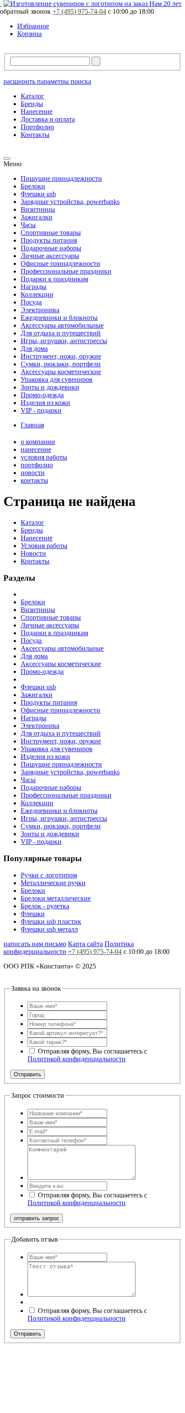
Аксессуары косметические (61, 371)
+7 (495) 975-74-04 (79, 11)
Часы (28, 224)
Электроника (40, 310)
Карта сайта (85, 943)
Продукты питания (49, 240)
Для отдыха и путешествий (61, 333)
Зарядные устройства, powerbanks (70, 201)
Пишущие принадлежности (61, 178)
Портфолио (37, 127)
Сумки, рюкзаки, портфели (61, 364)
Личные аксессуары (50, 255)
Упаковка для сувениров (56, 379)
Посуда (31, 302)
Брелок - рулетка (45, 906)
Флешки (33, 913)
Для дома (34, 348)
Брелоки (33, 186)
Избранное (33, 26)
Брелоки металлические (56, 898)
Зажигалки (36, 217)
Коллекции (37, 294)
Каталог (32, 96)
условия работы (44, 457)
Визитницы (38, 209)
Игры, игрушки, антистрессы (64, 340)
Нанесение (36, 111)
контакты (34, 480)
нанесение (36, 449)
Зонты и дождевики (50, 387)
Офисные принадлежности (60, 263)
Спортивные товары (51, 232)
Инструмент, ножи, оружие (61, 356)
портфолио (37, 465)
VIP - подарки (41, 410)
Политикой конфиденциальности (77, 1059)
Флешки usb (38, 194)
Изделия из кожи (45, 402)
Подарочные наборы (51, 248)
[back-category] (6, 158)
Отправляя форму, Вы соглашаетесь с (87, 1055)
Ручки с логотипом (49, 875)
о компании (38, 441)
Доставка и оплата (48, 119)
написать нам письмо (34, 943)
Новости (33, 553)
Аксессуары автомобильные (62, 325)
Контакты (35, 134)
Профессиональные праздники (66, 271)
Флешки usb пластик (51, 921)
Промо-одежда (42, 395)
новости (33, 472)
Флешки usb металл (49, 929)
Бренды (32, 103)
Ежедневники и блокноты (59, 317)
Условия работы (44, 545)
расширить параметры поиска (47, 81)
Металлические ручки (53, 882)
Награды (33, 286)
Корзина (29, 33)
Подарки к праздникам (54, 279)
